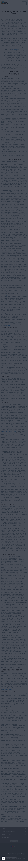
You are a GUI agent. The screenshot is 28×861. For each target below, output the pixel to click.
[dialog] (14, 430)
